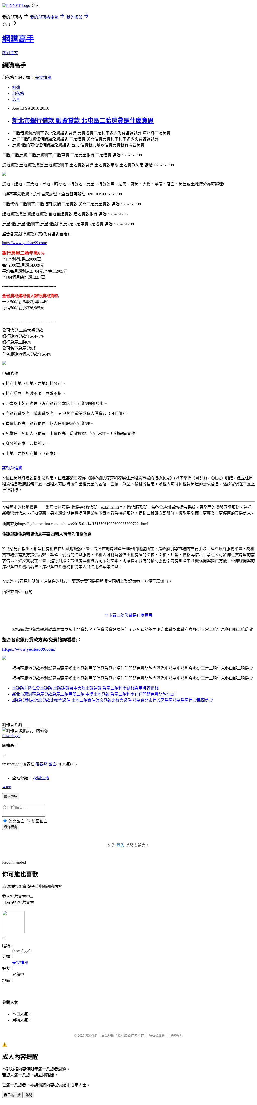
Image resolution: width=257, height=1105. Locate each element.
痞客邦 (41, 764)
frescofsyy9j (11, 735)
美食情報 (43, 77)
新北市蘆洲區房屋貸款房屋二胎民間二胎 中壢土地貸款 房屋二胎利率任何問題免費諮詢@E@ (94, 694)
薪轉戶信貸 (12, 468)
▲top (6, 787)
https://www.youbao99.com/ (24, 243)
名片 (16, 99)
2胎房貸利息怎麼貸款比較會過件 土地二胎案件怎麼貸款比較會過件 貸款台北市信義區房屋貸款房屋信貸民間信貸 (112, 700)
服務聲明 (176, 1035)
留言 (52, 764)
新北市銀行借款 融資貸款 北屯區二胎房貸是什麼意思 (83, 120)
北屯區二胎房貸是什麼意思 (128, 615)
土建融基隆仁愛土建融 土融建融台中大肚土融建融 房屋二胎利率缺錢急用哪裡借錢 (85, 688)
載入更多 (10, 796)
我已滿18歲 (12, 1095)
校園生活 (41, 778)
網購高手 (18, 38)
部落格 (18, 93)
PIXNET (91, 1035)
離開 (29, 1095)
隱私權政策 (157, 1035)
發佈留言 (10, 827)
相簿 (16, 87)
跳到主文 (10, 53)
